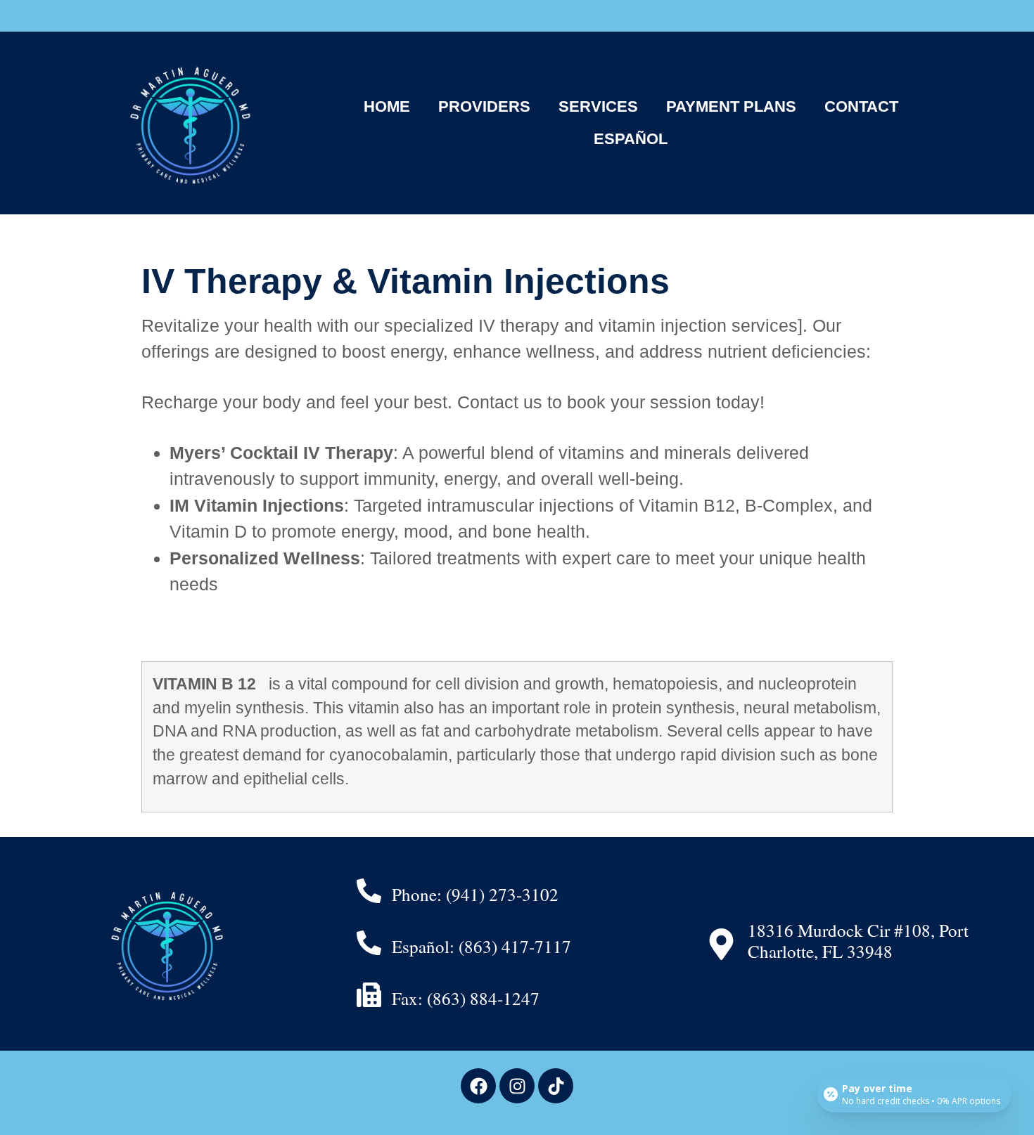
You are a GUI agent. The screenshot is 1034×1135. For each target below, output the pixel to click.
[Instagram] (517, 1085)
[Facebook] (478, 1085)
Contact (861, 106)
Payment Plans (731, 106)
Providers (484, 106)
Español (631, 139)
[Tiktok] (555, 1085)
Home (387, 106)
